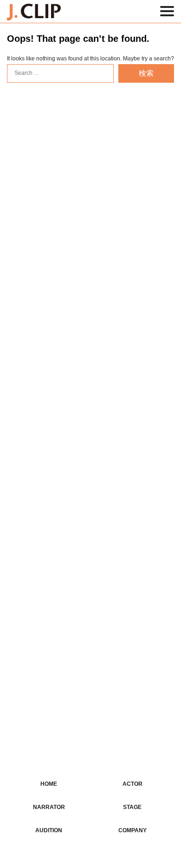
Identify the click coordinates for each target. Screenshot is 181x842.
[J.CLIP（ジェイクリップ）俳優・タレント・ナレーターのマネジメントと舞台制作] (34, 14)
